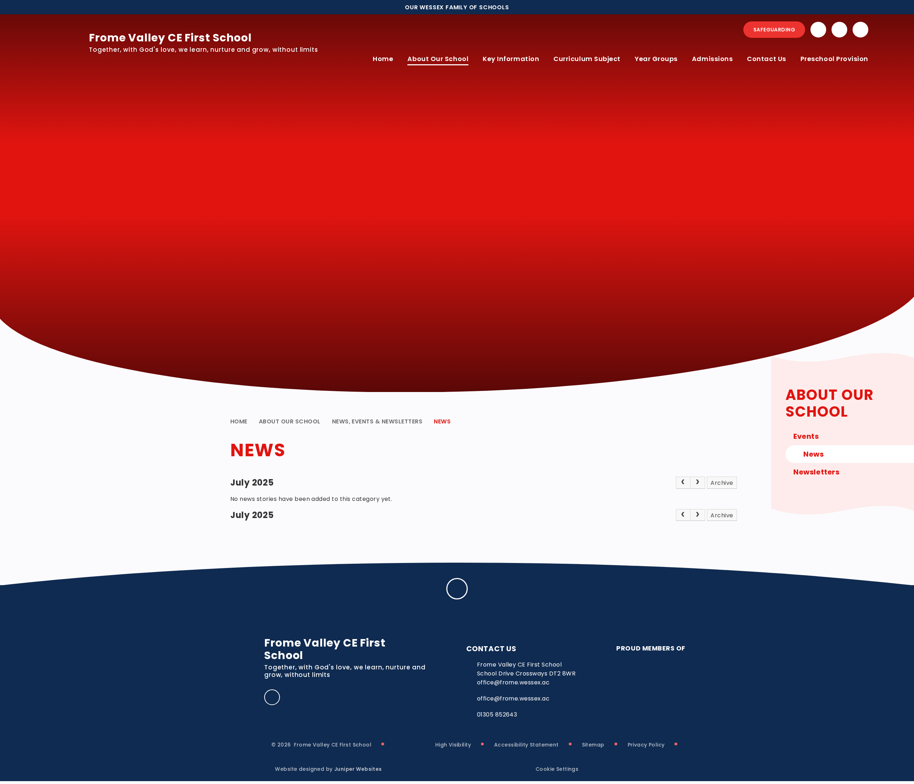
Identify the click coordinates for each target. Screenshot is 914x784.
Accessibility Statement (526, 744)
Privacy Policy (646, 744)
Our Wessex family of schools (457, 7)
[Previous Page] (683, 483)
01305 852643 (497, 714)
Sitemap (593, 744)
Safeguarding (774, 29)
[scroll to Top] (457, 588)
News (442, 421)
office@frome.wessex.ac (513, 698)
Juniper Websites (358, 769)
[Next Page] (697, 483)
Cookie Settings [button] (557, 769)
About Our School (290, 421)
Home (238, 421)
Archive (721, 483)
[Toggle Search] (860, 29)
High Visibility (453, 744)
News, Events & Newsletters (377, 421)
